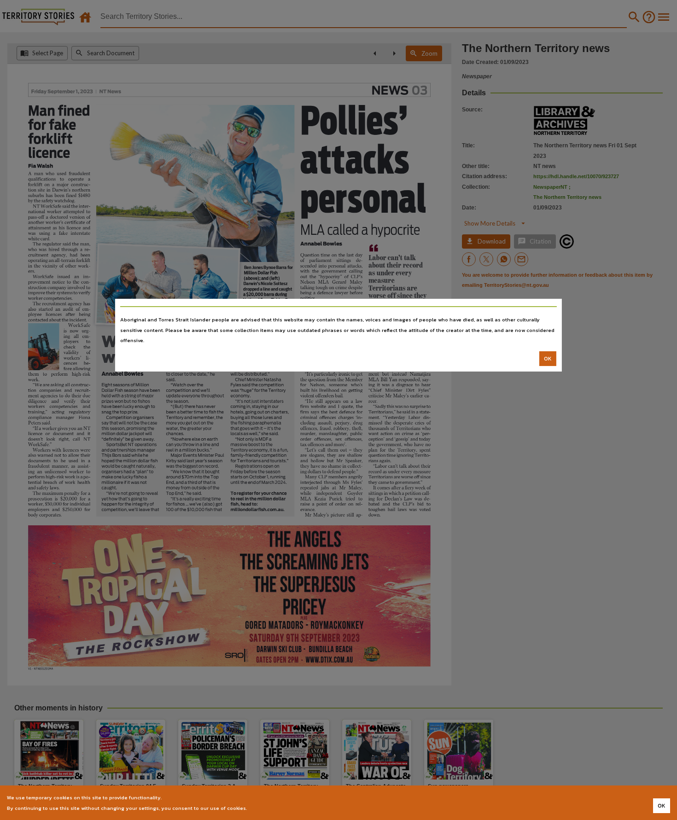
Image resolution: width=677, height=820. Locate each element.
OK (548, 359)
